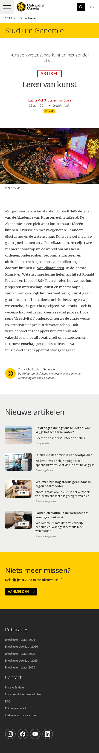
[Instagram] (10, 734)
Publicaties (16, 629)
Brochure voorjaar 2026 (21, 646)
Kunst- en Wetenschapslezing (30, 274)
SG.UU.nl (10, 18)
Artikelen (31, 18)
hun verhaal (50, 293)
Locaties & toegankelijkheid (24, 694)
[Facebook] (22, 734)
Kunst (49, 111)
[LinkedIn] (47, 734)
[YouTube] (35, 734)
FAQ (8, 701)
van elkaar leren (50, 268)
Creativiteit (24, 318)
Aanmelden (18, 591)
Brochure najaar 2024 (20, 667)
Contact (13, 677)
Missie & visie (14, 687)
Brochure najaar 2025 (20, 653)
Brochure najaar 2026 (20, 639)
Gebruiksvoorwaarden (21, 715)
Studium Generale (34, 30)
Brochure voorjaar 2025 (21, 660)
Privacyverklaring (17, 708)
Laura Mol (35, 100)
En (92, 7)
